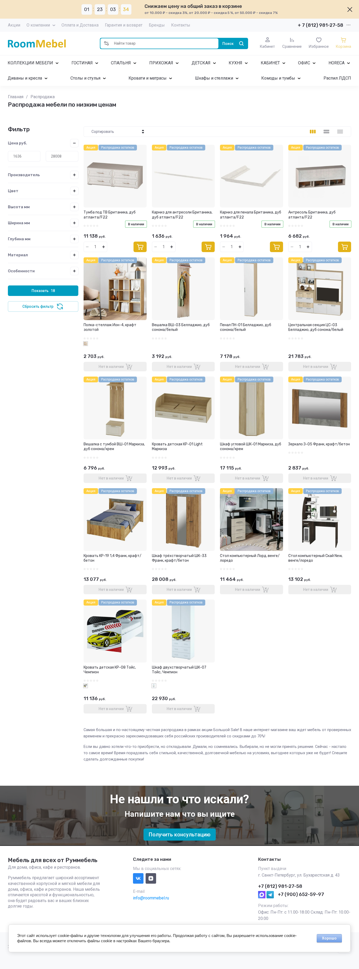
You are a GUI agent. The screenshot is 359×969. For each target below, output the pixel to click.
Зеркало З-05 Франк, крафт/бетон (319, 444)
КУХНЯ (235, 62)
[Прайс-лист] (340, 132)
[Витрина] (313, 132)
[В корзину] (140, 247)
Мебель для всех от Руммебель (53, 860)
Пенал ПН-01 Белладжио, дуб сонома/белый (245, 327)
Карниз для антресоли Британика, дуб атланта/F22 (182, 214)
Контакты (180, 25)
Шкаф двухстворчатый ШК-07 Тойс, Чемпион (179, 669)
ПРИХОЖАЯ (161, 62)
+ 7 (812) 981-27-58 (320, 25)
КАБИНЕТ (270, 62)
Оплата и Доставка (80, 25)
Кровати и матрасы (148, 78)
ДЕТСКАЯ (201, 62)
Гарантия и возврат (123, 25)
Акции (14, 25)
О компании (38, 25)
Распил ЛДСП (337, 78)
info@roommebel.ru (151, 897)
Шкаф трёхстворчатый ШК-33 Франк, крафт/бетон (179, 558)
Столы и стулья (85, 78)
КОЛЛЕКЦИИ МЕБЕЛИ (30, 62)
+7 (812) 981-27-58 (280, 886)
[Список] (326, 132)
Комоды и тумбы (278, 78)
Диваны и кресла (25, 78)
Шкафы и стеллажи (214, 78)
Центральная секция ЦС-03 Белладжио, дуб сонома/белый (315, 327)
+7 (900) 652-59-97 (301, 894)
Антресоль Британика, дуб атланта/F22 (312, 214)
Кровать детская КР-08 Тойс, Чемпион (110, 669)
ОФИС (304, 62)
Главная (15, 96)
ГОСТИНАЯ (82, 62)
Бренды (157, 25)
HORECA (337, 62)
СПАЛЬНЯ (121, 62)
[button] (106, 43)
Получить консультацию (180, 834)
